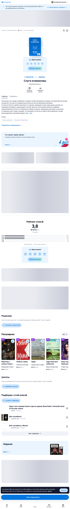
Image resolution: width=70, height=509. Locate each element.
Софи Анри (65, 367)
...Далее (49, 491)
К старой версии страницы (56, 7)
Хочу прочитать (33, 497)
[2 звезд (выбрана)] (29, 77)
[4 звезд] (38, 63)
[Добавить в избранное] (63, 30)
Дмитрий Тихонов (35, 84)
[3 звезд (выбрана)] (30, 77)
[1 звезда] (27, 63)
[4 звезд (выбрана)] (32, 77)
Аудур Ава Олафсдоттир (40, 365)
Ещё (31, 113)
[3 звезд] (35, 63)
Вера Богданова (52, 367)
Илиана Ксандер (22, 365)
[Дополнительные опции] (67, 497)
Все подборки (34, 433)
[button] (35, 46)
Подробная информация (10, 125)
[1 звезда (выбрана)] (27, 77)
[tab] (4, 96)
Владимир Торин (7, 367)
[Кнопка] (13, 341)
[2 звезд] (31, 63)
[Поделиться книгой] (67, 30)
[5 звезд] (42, 63)
